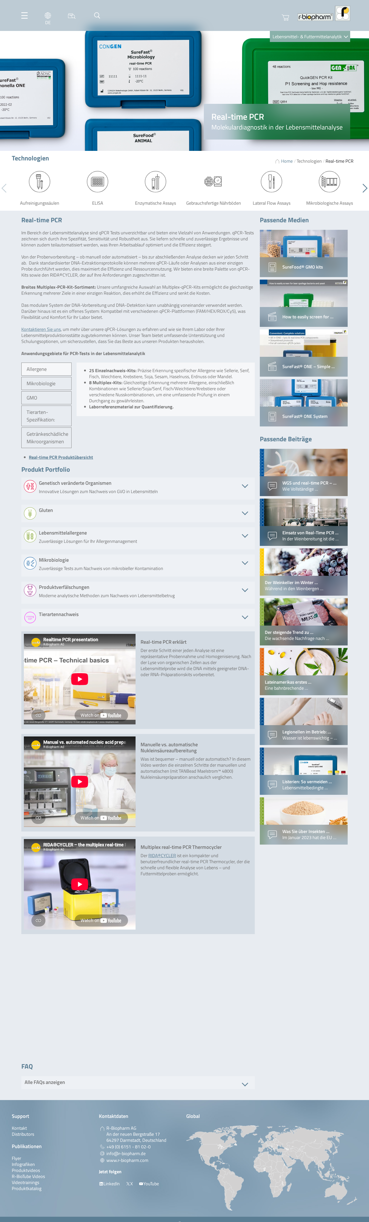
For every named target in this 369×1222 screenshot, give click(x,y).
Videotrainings (25, 1182)
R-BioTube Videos (28, 1176)
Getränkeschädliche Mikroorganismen (47, 437)
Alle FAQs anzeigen (45, 1082)
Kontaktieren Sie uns (41, 329)
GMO (32, 398)
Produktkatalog (26, 1188)
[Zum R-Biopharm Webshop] (285, 17)
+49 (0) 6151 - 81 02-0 (128, 1146)
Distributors (23, 1134)
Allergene (37, 369)
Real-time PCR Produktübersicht (61, 457)
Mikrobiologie (41, 383)
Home (287, 161)
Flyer (16, 1158)
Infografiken (23, 1164)
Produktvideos (26, 1170)
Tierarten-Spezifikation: (41, 415)
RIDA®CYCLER (162, 855)
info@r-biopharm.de (126, 1153)
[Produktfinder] (72, 15)
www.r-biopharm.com (127, 1160)
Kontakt (19, 1128)
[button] (363, 188)
